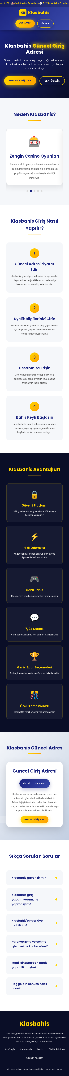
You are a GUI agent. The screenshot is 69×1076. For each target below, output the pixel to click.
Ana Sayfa (9, 1049)
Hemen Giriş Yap (20, 80)
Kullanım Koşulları (34, 1058)
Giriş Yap (25, 23)
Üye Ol (45, 23)
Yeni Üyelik (52, 81)
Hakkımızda (26, 1049)
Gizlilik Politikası (57, 1049)
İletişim (40, 1049)
